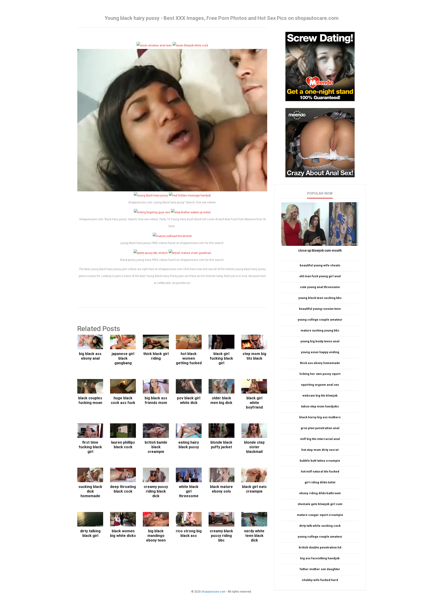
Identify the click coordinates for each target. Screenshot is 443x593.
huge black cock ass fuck (123, 400)
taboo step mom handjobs (320, 406)
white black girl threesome (188, 491)
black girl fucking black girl (221, 358)
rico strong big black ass (189, 533)
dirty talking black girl (90, 533)
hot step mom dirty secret (319, 450)
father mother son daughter (320, 569)
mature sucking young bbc (320, 330)
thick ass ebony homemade (320, 363)
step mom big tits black (254, 356)
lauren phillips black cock (123, 444)
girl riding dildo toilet (320, 482)
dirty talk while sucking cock (320, 525)
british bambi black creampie (156, 447)
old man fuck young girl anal (320, 276)
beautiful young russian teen (320, 308)
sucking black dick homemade (90, 491)
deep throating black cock (123, 489)
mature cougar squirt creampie (320, 515)
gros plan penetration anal (320, 428)
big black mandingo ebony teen (156, 535)
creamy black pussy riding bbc (221, 535)
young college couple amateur (320, 319)
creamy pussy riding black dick (156, 491)
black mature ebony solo (221, 489)
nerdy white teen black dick (254, 535)
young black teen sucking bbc (320, 298)
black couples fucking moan (90, 400)
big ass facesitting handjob (320, 558)
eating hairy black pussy (188, 444)
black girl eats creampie (254, 489)
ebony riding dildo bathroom (320, 493)
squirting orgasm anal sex (320, 384)
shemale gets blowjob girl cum (320, 504)
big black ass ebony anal (90, 356)
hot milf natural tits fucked (320, 471)
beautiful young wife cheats (320, 265)
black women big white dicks (123, 533)
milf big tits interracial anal (320, 439)
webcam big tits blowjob (320, 395)
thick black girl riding (156, 356)
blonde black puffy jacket (221, 444)
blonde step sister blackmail (254, 447)
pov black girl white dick (188, 400)
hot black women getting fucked (189, 358)
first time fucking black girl (90, 447)
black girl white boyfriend (254, 402)
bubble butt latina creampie (320, 460)
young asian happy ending (320, 352)
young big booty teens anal (319, 341)
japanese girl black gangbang (123, 358)
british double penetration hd (320, 547)
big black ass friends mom (156, 400)
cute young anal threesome (320, 287)
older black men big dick (221, 400)
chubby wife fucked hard (320, 580)
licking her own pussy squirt (319, 374)
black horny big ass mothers (320, 417)
